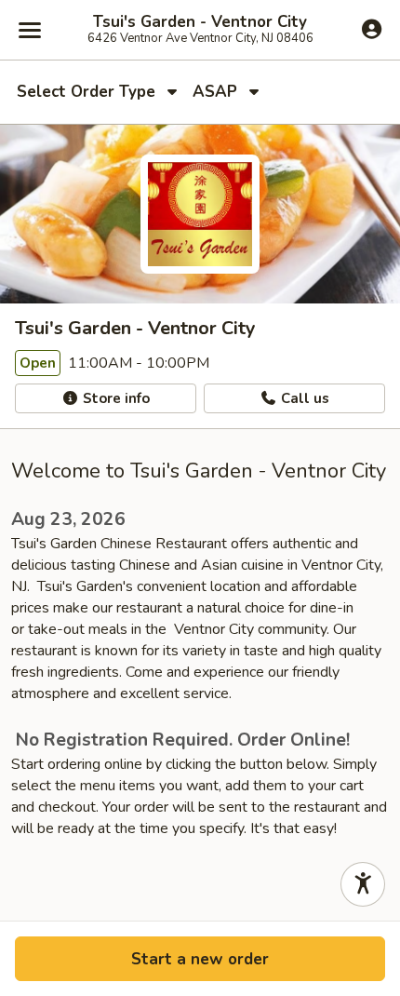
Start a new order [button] (200, 959)
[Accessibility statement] (362, 884)
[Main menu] (30, 30)
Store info (114, 398)
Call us (303, 398)
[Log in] (372, 28)
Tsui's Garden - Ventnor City (200, 22)
